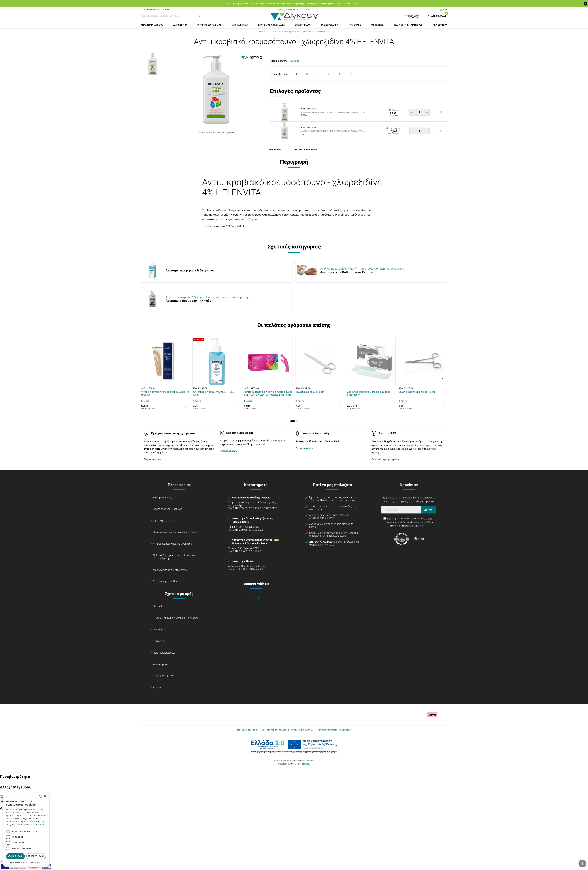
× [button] (45, 796)
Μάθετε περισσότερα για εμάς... (338, 500)
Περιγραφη (275, 149)
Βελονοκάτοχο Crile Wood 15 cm (417, 391)
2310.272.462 (150, 9)
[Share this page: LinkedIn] (328, 74)
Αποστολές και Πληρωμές (167, 508)
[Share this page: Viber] (339, 74)
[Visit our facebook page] (251, 597)
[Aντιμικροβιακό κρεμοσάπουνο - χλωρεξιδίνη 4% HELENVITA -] (153, 64)
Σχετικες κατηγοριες (305, 149)
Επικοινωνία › (163, 9)
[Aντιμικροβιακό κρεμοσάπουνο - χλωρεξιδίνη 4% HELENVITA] (216, 90)
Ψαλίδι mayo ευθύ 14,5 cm (310, 391)
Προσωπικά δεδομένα (246, 730)
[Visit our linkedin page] (260, 597)
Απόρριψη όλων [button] (36, 856)
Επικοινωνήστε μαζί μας (166, 581)
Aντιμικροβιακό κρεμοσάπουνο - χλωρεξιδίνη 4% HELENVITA (300, 31)
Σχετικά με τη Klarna (164, 520)
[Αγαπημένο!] (441, 112)
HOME (262, 31)
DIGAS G (294, 60)
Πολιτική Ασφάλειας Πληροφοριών (335, 730)
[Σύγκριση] (447, 112)
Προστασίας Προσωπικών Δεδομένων (405, 526)
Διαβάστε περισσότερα (34, 825)
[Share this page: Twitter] (307, 74)
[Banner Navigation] (444, 378)
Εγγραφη (428, 510)
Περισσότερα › (152, 459)
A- (2, 797)
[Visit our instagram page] (255, 597)
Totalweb (305, 764)
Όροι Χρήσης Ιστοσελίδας (274, 730)
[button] (292, 421)
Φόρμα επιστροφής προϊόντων (170, 570)
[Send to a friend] (350, 74)
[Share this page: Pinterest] (318, 74)
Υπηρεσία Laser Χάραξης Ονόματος (172, 543)
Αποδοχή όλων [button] (15, 856)
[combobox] (40, 796)
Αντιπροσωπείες (162, 497)
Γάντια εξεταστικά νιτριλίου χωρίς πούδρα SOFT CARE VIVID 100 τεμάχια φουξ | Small (268, 393)
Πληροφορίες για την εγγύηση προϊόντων (176, 532)
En (446, 9)
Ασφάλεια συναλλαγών (302, 730)
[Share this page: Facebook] (296, 74)
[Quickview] (185, 367)
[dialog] (26, 829)
